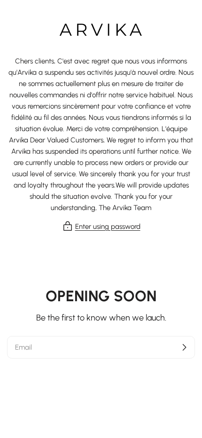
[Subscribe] (184, 347)
